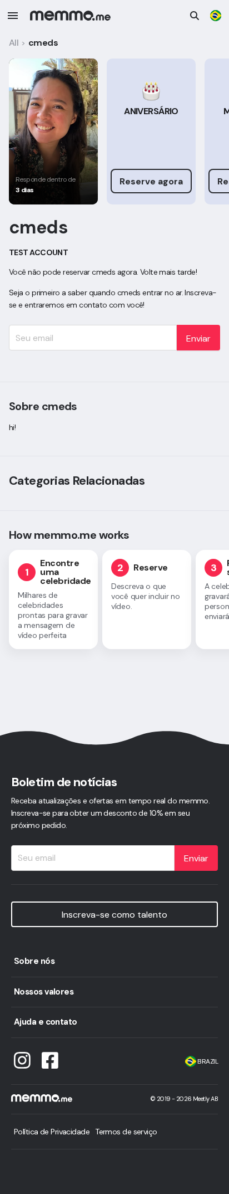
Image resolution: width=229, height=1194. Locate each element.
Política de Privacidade (51, 1132)
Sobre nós (34, 961)
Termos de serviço (126, 1132)
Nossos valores (43, 991)
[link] (215, 15)
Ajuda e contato (45, 1021)
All (13, 42)
